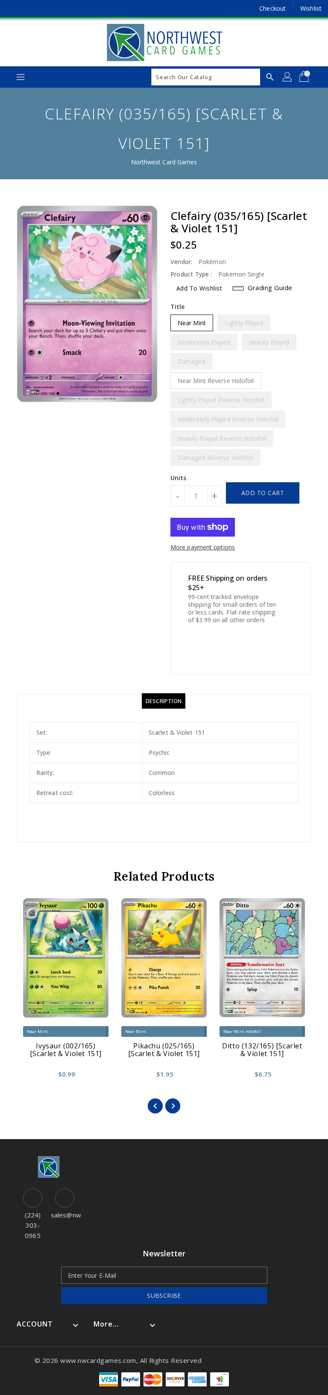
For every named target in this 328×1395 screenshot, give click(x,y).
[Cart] (304, 77)
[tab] (163, 701)
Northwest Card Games (164, 162)
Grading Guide (270, 287)
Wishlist (311, 8)
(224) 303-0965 (33, 1225)
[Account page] (287, 77)
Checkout (272, 8)
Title (177, 307)
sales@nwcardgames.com (65, 1215)
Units (178, 478)
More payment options (202, 547)
